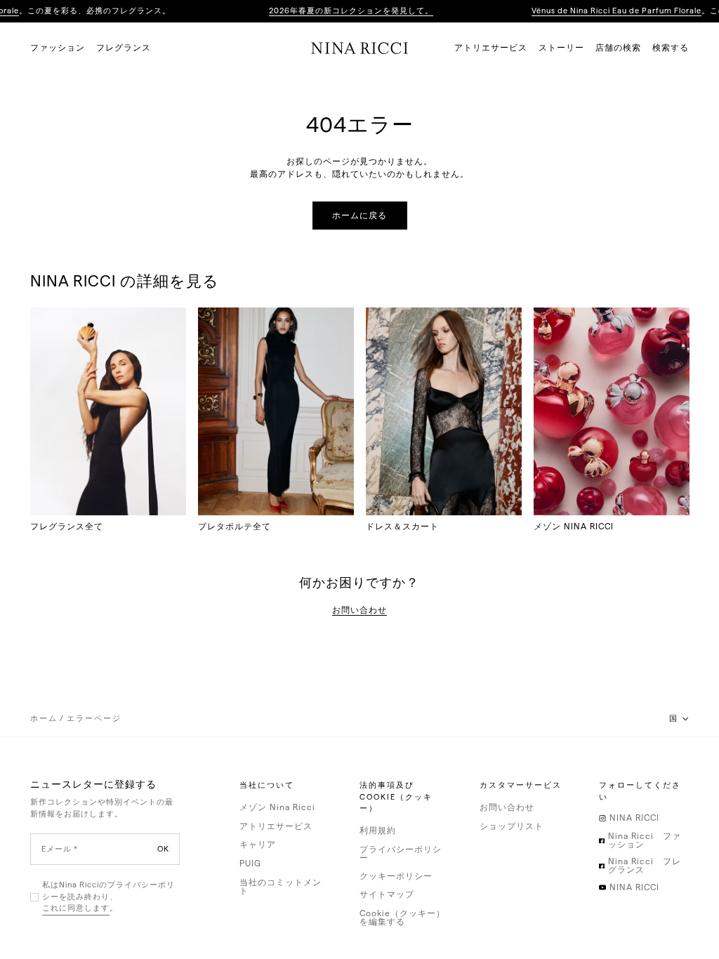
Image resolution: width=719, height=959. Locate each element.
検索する (670, 48)
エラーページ (94, 718)
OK (163, 849)
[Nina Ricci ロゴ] (360, 48)
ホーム (44, 718)
